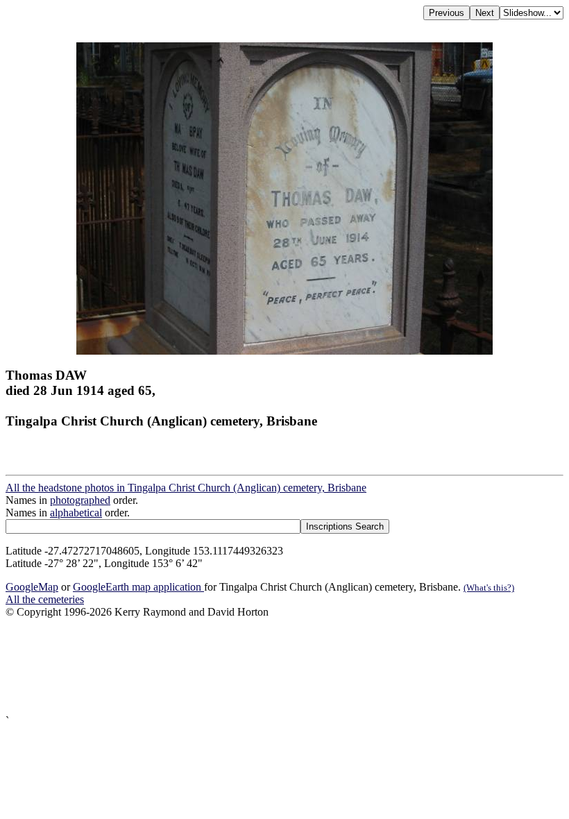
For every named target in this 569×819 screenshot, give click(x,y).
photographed (80, 500)
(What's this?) (489, 587)
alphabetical (76, 512)
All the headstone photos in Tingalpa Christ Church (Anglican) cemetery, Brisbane (186, 487)
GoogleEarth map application (138, 587)
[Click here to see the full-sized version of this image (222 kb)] (284, 351)
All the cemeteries (45, 599)
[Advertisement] (284, 666)
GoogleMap (32, 587)
